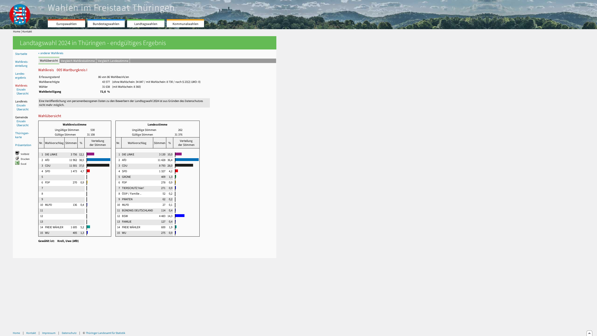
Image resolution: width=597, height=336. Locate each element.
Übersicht (22, 93)
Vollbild (25, 154)
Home (16, 31)
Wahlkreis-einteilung (21, 64)
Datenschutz (69, 333)
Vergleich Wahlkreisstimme (78, 61)
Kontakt (27, 31)
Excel (23, 164)
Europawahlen (66, 24)
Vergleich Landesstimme (113, 61)
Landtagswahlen (145, 24)
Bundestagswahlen (106, 24)
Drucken (25, 159)
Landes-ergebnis (20, 76)
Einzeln (21, 89)
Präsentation (23, 145)
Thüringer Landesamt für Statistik (105, 333)
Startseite (21, 54)
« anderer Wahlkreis (50, 53)
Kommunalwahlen (185, 24)
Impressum (49, 333)
